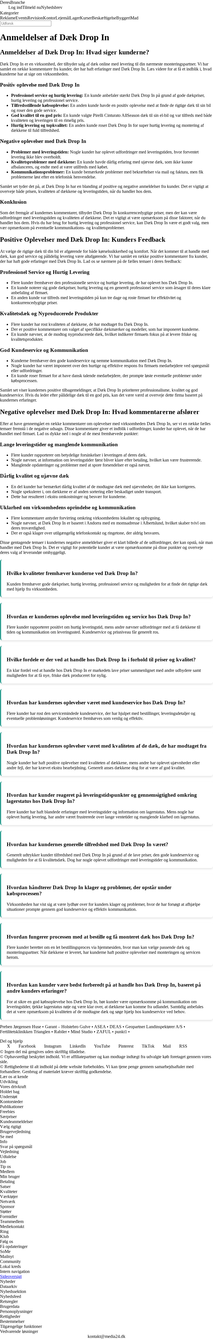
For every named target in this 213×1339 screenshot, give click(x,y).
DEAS (115, 1026)
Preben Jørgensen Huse (20, 1026)
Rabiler (60, 1031)
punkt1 (121, 1031)
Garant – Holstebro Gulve (67, 1026)
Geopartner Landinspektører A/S (153, 1026)
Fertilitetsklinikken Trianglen (25, 1031)
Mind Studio (82, 1031)
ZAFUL (104, 1031)
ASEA (100, 1026)
